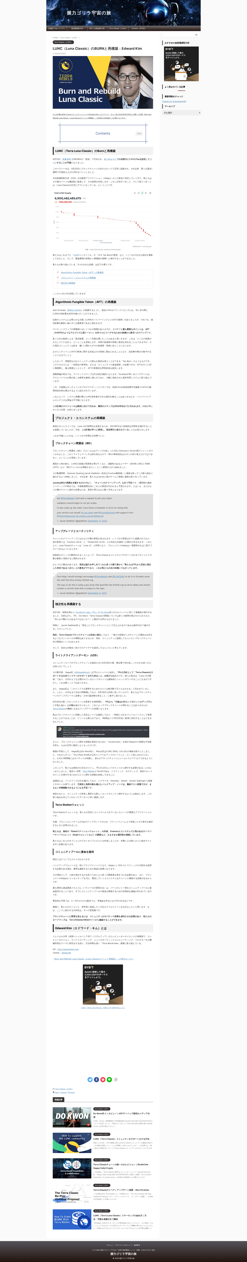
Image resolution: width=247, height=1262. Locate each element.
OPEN (139, 133)
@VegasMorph (82, 672)
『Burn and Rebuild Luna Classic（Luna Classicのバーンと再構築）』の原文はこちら (93, 959)
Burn (57, 1092)
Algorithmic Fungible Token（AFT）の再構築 (82, 272)
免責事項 (137, 1245)
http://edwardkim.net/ (68, 949)
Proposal (71, 1092)
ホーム (109, 1245)
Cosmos (63, 1092)
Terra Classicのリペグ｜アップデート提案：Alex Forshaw (121, 1190)
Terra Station (59, 708)
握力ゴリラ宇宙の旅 (89, 12)
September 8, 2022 (97, 593)
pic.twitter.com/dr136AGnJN (89, 516)
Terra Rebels (88, 771)
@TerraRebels (67, 498)
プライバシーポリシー (122, 1245)
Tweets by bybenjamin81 (174, 101)
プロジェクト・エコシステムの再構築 (78, 277)
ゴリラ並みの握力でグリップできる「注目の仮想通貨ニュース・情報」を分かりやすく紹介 (123, 1250)
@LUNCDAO (118, 576)
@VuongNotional (106, 512)
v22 (75, 255)
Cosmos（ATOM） (139, 28)
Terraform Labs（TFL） (86, 612)
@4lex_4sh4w (74, 310)
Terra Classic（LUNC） (118, 28)
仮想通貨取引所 (77, 28)
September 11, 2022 (97, 521)
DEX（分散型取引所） (97, 28)
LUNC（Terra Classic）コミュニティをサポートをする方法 (121, 1139)
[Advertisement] (103, 1042)
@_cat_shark (87, 512)
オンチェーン (110, 159)
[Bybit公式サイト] (103, 984)
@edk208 (66, 953)
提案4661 (67, 159)
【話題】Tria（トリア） (56, 28)
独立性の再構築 (68, 283)
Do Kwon (105, 612)
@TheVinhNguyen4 (66, 516)
